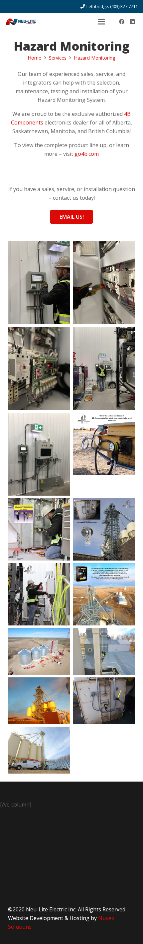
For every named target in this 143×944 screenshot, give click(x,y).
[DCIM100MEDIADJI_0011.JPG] (39, 750)
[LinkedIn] (132, 21)
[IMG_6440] (104, 368)
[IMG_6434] (39, 282)
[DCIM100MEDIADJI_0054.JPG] (104, 651)
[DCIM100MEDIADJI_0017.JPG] (39, 651)
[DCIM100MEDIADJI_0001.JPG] (39, 700)
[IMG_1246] (39, 454)
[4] (104, 594)
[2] (39, 529)
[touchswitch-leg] (104, 700)
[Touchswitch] (104, 529)
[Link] (20, 21)
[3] (39, 594)
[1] (104, 454)
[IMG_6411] (104, 282)
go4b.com (86, 153)
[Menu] (101, 21)
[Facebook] (121, 21)
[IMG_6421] (39, 368)
